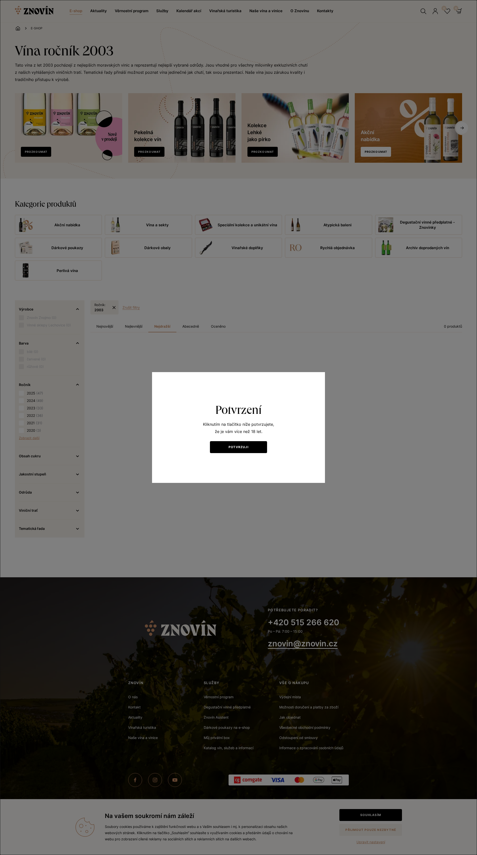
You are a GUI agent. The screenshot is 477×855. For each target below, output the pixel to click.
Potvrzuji (238, 447)
